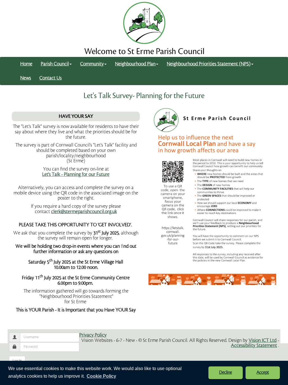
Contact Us (50, 78)
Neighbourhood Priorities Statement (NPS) (209, 64)
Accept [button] (262, 372)
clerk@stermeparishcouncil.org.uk (84, 211)
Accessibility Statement (254, 345)
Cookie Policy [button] (101, 376)
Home (26, 64)
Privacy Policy (93, 335)
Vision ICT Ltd (262, 340)
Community (92, 64)
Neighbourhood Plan (135, 64)
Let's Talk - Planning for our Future (75, 174)
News (25, 78)
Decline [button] (225, 372)
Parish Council (55, 64)
